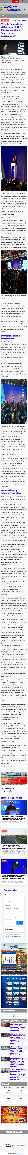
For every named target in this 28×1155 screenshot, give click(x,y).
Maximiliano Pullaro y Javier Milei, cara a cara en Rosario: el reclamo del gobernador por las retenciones (13, 818)
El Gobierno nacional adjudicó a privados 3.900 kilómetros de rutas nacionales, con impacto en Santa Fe (13, 847)
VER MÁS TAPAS (14, 1016)
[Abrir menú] (3, 16)
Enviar (20, 923)
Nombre (6, 899)
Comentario (7, 905)
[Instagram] (23, 1)
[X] (26, 1)
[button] (10, 1)
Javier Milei (13, 69)
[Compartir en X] (7, 791)
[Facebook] (20, 1)
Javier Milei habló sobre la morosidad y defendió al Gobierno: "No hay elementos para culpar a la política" (13, 877)
